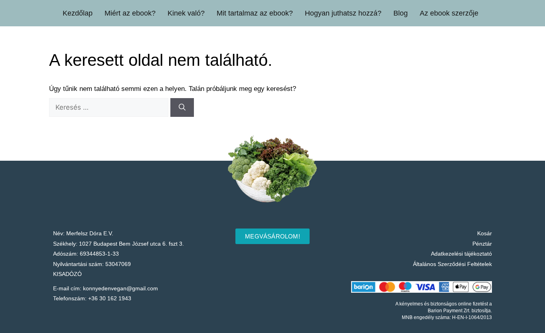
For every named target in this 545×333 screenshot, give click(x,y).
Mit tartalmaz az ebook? (255, 13)
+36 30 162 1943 (109, 298)
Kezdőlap (78, 13)
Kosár (484, 233)
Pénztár (482, 243)
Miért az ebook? (130, 13)
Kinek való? (186, 13)
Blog (400, 13)
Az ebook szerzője (449, 13)
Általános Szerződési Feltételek (452, 264)
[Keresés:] (109, 107)
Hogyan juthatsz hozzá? (343, 13)
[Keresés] (182, 107)
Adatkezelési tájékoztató (461, 253)
